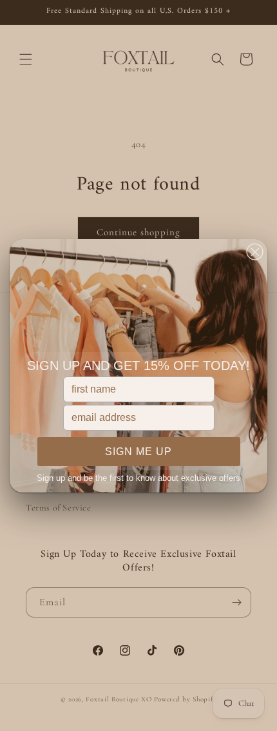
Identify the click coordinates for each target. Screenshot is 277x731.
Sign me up (138, 451)
